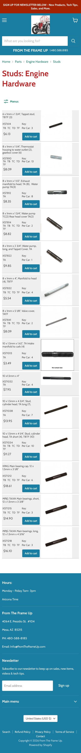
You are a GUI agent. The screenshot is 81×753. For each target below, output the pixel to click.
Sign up (63, 685)
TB (4, 128)
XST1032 (7, 381)
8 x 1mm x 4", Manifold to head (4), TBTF (19, 280)
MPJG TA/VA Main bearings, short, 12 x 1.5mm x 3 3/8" (20, 500)
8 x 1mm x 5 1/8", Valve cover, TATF (18, 312)
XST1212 (7, 475)
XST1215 (7, 508)
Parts (18, 62)
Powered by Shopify (40, 745)
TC (9, 128)
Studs (56, 62)
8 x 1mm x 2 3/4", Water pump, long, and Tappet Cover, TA (19, 247)
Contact (40, 736)
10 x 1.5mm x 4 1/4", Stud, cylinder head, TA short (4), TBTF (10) (21, 435)
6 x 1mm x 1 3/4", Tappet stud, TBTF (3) (18, 115)
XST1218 (7, 540)
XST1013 (7, 353)
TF (18, 128)
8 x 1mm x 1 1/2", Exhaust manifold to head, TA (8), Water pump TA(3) (20, 184)
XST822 (7, 255)
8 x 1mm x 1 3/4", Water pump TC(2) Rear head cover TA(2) (18, 215)
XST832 (7, 288)
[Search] (73, 41)
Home (6, 62)
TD (13, 128)
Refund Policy (23, 731)
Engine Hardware (37, 62)
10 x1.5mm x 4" (10, 375)
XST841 (6, 319)
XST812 (6, 193)
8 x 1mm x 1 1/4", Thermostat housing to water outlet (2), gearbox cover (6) (18, 149)
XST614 (6, 123)
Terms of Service (64, 731)
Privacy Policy (43, 731)
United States (38, 718)
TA (4, 161)
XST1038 (7, 410)
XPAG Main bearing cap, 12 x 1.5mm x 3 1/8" (18, 468)
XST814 (6, 222)
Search (6, 731)
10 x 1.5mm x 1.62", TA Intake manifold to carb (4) (18, 345)
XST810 (6, 158)
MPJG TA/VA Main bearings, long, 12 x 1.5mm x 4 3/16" (20, 532)
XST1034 (7, 442)
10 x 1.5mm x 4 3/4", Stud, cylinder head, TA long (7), (16, 403)
